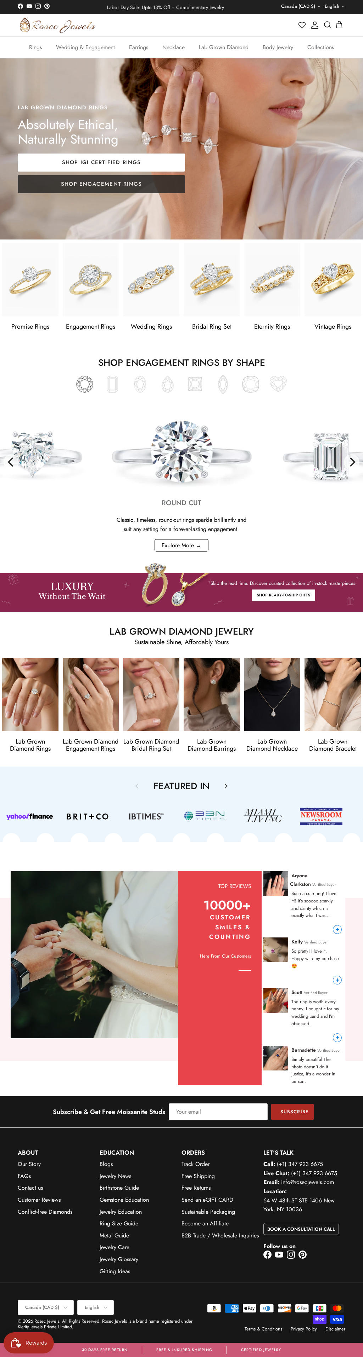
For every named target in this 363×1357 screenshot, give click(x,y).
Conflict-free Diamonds (45, 1212)
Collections (320, 47)
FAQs (24, 1176)
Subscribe (294, 1111)
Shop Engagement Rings (101, 184)
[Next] (351, 462)
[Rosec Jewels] (57, 25)
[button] (302, 25)
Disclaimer (335, 1329)
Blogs (106, 1164)
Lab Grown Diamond (223, 47)
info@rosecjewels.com (307, 1182)
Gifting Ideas (115, 1271)
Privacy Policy (304, 1329)
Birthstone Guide (119, 1188)
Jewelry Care (114, 1247)
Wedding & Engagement (85, 47)
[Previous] (11, 462)
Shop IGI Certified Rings (101, 162)
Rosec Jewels (46, 1321)
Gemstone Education (124, 1200)
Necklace (173, 47)
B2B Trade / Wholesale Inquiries (220, 1235)
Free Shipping (198, 1176)
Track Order (196, 1164)
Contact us (30, 1188)
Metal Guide (114, 1235)
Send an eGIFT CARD (207, 1200)
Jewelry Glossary (119, 1259)
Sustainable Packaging (208, 1212)
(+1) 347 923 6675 (300, 1164)
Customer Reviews (39, 1200)
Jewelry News (115, 1176)
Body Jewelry (278, 47)
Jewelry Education (121, 1212)
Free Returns (196, 1188)
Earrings (138, 47)
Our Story (29, 1164)
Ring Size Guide (119, 1223)
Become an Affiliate (205, 1223)
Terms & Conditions (263, 1329)
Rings (35, 47)
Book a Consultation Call (301, 1229)
